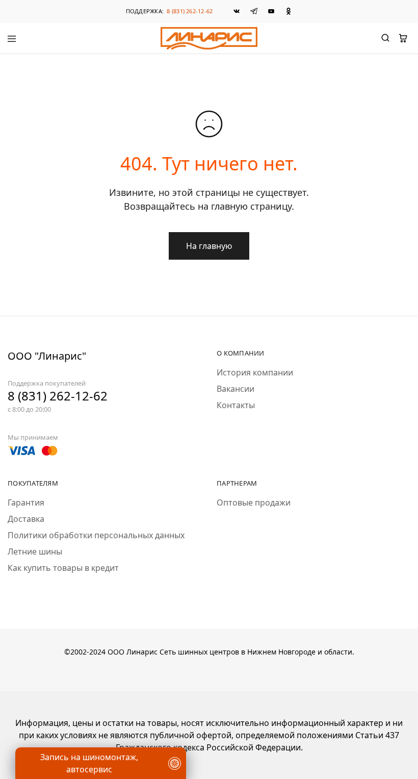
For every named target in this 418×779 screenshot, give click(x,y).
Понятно (58, 740)
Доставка (26, 518)
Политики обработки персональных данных (96, 535)
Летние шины (35, 551)
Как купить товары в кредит (63, 567)
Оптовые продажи (254, 502)
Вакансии (235, 388)
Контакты (236, 405)
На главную (209, 246)
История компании (255, 372)
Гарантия (26, 502)
